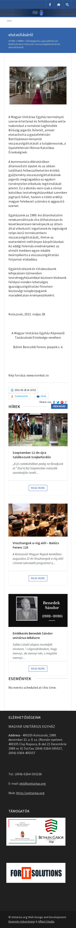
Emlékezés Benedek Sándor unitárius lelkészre (33, 635)
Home (11, 40)
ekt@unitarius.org (32, 783)
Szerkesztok (21, 396)
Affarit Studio (46, 921)
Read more (38, 488)
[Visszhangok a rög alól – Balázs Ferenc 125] (38, 520)
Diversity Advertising (21, 921)
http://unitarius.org (30, 793)
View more (59, 406)
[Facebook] (50, 4)
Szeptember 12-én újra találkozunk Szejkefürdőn (32, 454)
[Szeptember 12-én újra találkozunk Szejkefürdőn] (38, 429)
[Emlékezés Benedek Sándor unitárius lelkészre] (38, 610)
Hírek (21, 40)
